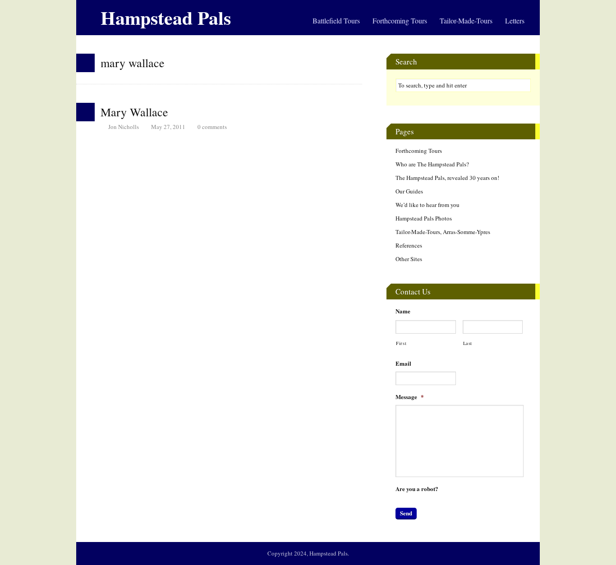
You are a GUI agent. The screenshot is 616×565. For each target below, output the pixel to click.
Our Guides (409, 191)
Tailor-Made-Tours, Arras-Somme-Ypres (442, 232)
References (408, 245)
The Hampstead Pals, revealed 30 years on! (447, 178)
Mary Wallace (134, 111)
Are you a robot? (416, 489)
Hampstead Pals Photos (423, 218)
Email (403, 363)
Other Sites (408, 259)
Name (402, 311)
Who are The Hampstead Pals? (432, 164)
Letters (514, 20)
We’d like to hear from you (427, 205)
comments (212, 127)
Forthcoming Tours (399, 20)
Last (468, 343)
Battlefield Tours (336, 20)
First (401, 343)
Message (409, 397)
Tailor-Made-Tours (466, 20)
